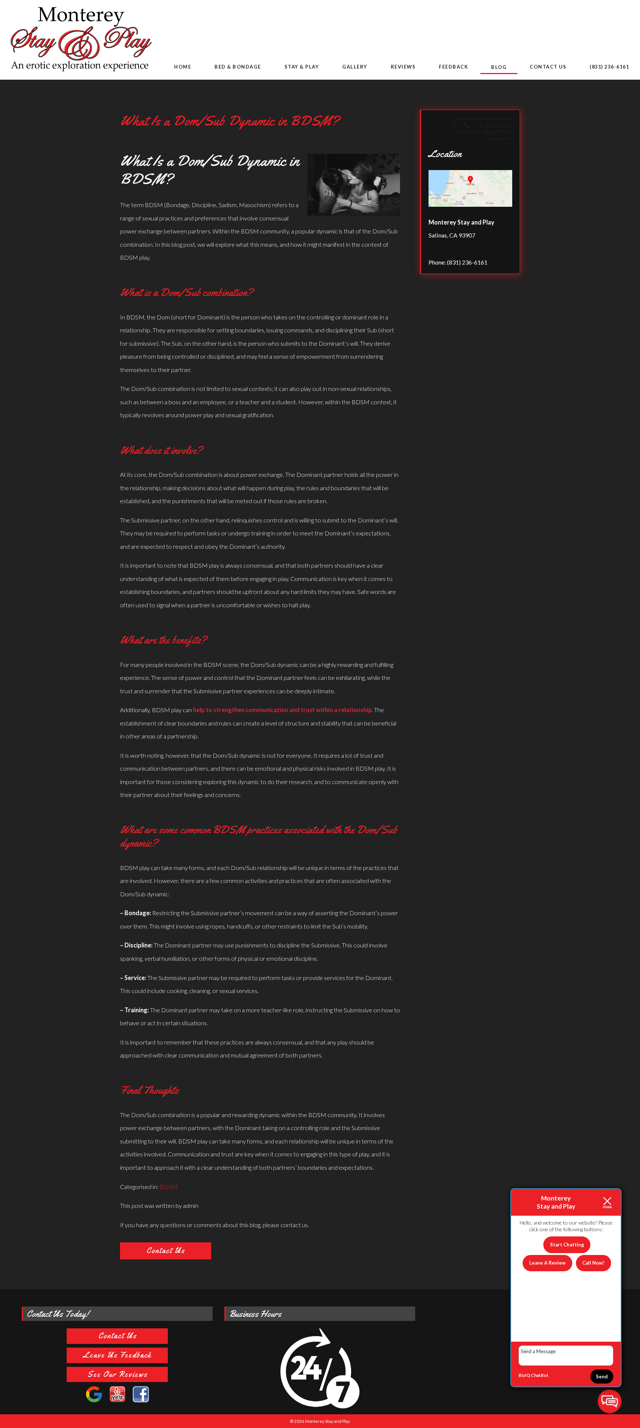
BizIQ (524, 1375)
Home (182, 67)
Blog (499, 67)
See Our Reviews (117, 1374)
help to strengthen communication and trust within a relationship (282, 709)
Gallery (354, 67)
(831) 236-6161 (609, 67)
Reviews (403, 67)
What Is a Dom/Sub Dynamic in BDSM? (229, 120)
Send (602, 1376)
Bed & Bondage (237, 67)
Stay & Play (301, 67)
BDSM (169, 1186)
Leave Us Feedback (117, 1355)
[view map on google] (470, 190)
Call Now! (593, 1263)
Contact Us (548, 67)
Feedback (453, 67)
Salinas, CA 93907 (452, 235)
